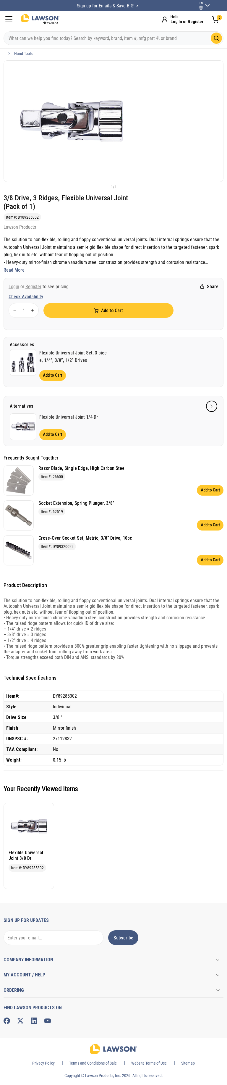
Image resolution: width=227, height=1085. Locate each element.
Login (14, 286)
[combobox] (113, 38)
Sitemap (188, 1063)
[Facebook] (7, 1021)
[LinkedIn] (34, 1021)
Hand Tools (23, 53)
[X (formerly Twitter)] (20, 1021)
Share (212, 286)
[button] (103, 186)
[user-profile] (201, 7)
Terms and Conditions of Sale (93, 1063)
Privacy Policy (43, 1063)
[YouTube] (47, 1021)
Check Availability (26, 296)
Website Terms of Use (149, 1063)
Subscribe (123, 938)
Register (33, 286)
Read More (14, 270)
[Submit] (216, 38)
